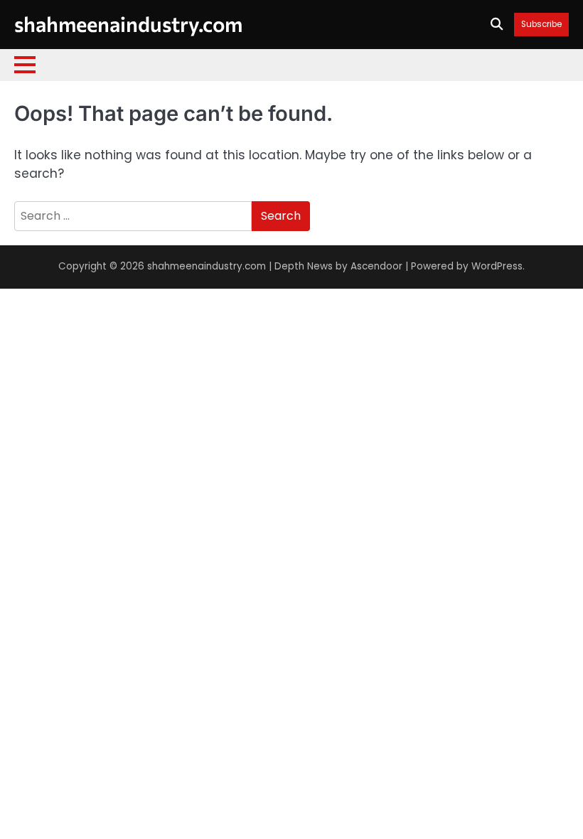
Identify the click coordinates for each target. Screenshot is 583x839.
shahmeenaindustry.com (128, 23)
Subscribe (541, 24)
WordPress (497, 266)
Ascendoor (376, 266)
